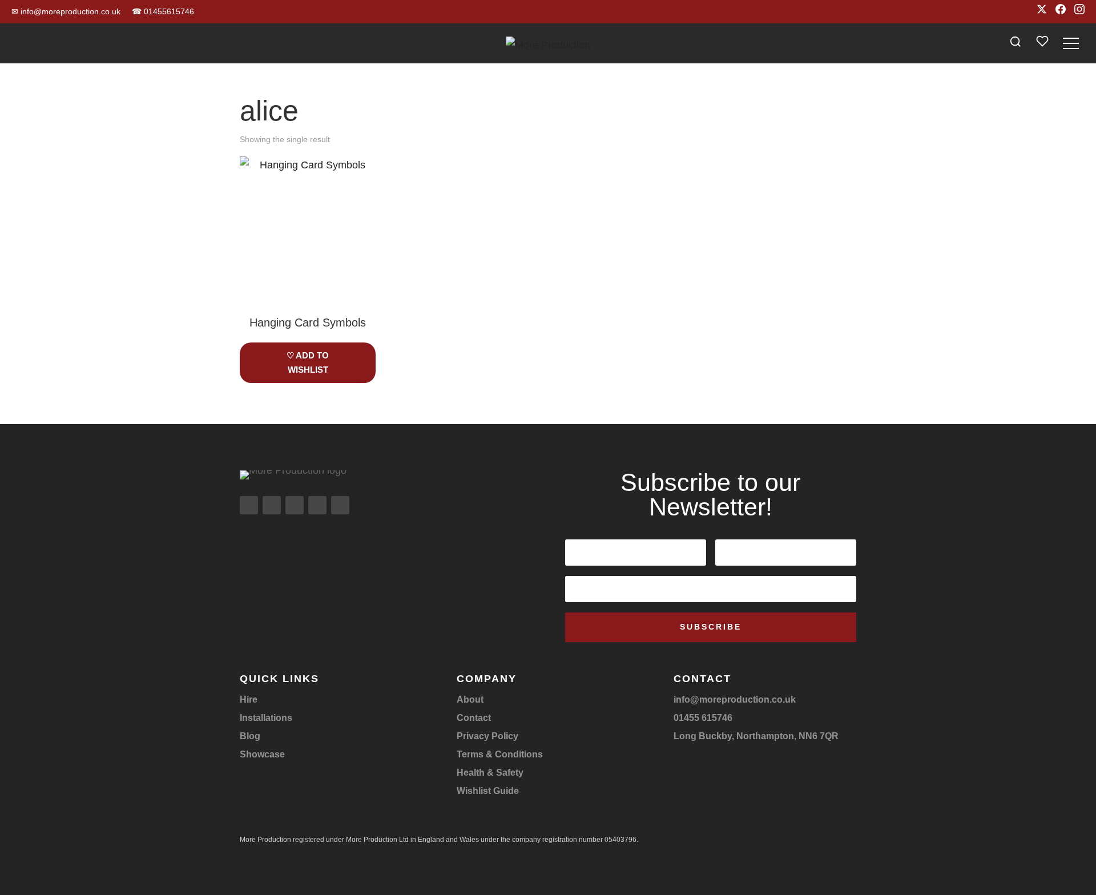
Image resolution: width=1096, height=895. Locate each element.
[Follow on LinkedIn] (317, 505)
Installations (266, 718)
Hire (248, 699)
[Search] (1015, 43)
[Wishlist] (1042, 44)
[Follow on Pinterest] (340, 505)
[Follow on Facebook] (272, 505)
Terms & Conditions (500, 754)
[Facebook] (1060, 12)
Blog (250, 736)
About (470, 699)
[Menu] (1071, 43)
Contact (474, 718)
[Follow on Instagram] (249, 505)
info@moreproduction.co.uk (65, 11)
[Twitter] (1042, 12)
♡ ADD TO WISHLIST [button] (308, 362)
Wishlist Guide (488, 791)
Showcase (262, 754)
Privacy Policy (487, 736)
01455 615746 (703, 718)
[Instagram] (1079, 12)
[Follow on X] (294, 505)
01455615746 (163, 11)
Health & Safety (490, 772)
